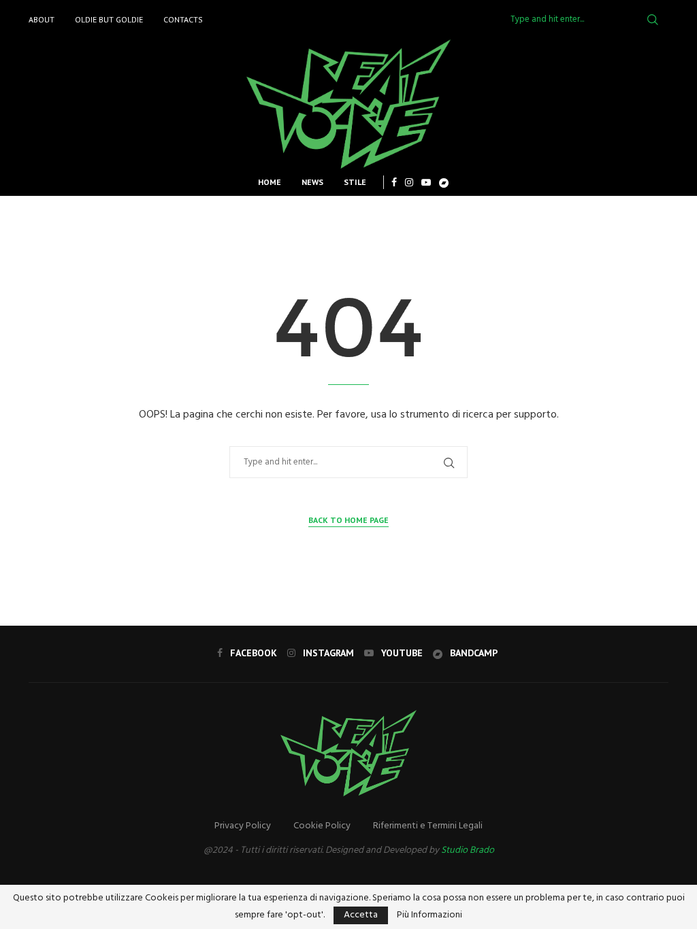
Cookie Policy (322, 826)
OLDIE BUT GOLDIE (109, 19)
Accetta (361, 915)
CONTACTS (183, 19)
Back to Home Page (348, 520)
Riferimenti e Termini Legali (428, 826)
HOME (269, 182)
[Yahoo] (443, 182)
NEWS (312, 182)
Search (652, 20)
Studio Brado (467, 850)
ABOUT (41, 19)
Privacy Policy (242, 826)
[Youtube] (426, 182)
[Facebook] (394, 182)
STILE (355, 182)
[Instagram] (409, 182)
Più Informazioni (429, 915)
